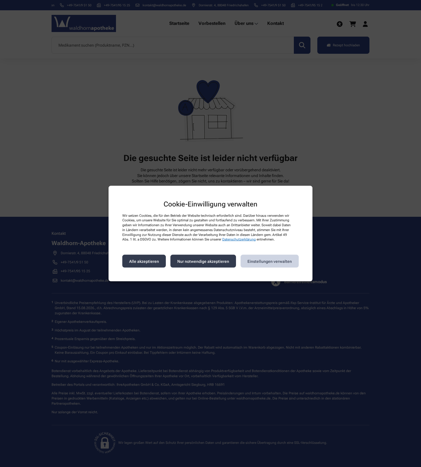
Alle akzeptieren (144, 261)
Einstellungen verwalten (269, 261)
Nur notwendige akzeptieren (203, 261)
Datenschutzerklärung (239, 239)
